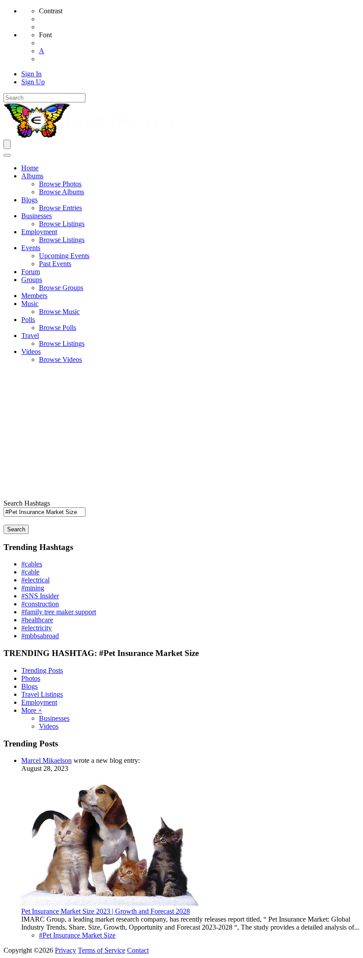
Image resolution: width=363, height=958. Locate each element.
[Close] (7, 155)
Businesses (54, 718)
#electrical (35, 580)
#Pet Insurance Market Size (77, 935)
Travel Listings (42, 694)
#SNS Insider (40, 596)
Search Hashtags (27, 503)
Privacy (65, 950)
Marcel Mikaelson (46, 760)
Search (16, 529)
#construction (40, 604)
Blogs (29, 686)
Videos (48, 726)
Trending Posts (42, 670)
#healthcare (37, 620)
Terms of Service (101, 950)
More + (31, 710)
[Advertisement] (181, 433)
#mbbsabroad (40, 636)
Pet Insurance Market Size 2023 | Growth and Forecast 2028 (105, 911)
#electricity (36, 628)
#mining (32, 588)
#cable (30, 572)
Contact (138, 950)
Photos (30, 678)
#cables (31, 564)
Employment (39, 702)
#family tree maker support (58, 612)
